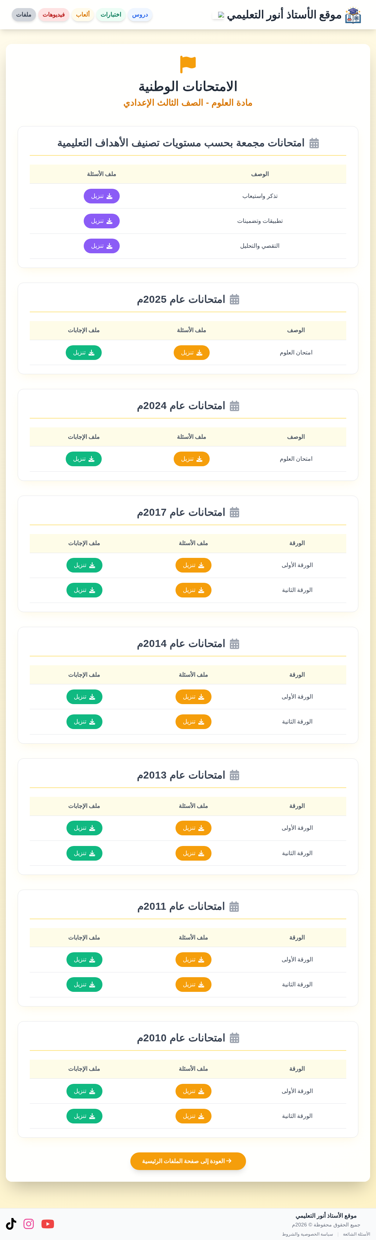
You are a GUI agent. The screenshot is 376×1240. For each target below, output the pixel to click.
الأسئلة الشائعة (356, 1234)
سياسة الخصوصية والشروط (307, 1234)
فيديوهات (54, 14)
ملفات (24, 14)
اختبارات (111, 14)
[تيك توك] (11, 1224)
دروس (140, 14)
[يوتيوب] (47, 1224)
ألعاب (83, 14)
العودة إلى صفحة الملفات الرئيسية (184, 1161)
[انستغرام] (29, 1224)
